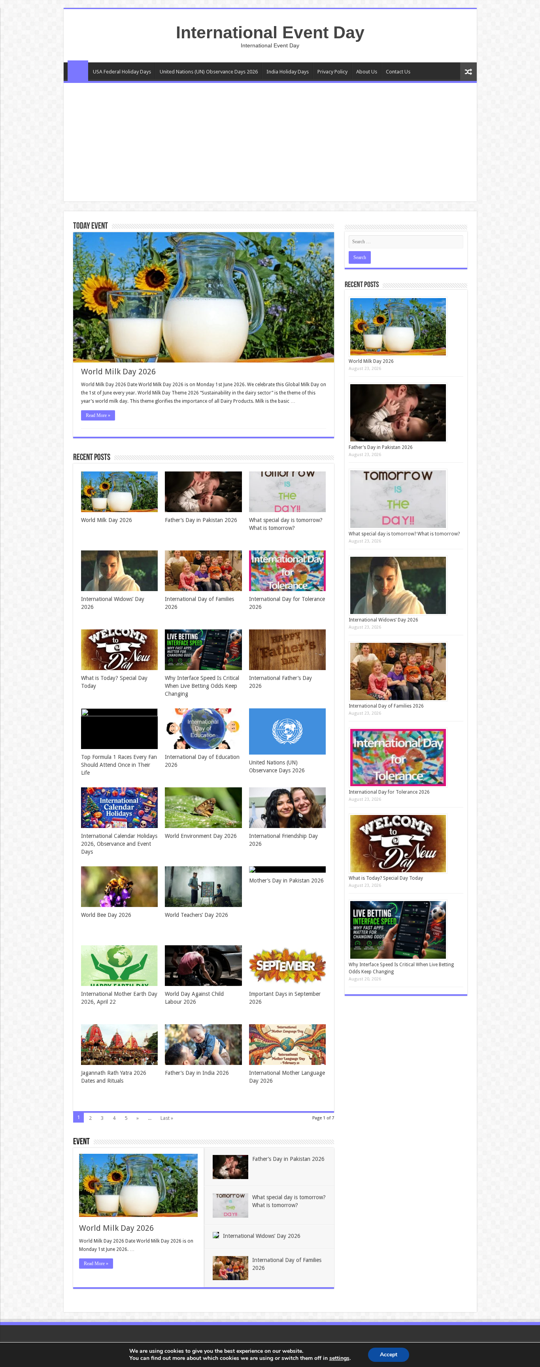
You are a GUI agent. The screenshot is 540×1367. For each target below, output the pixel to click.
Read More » (98, 415)
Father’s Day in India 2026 (197, 1073)
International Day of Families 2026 (386, 706)
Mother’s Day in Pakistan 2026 (286, 880)
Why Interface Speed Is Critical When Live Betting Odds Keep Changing (202, 686)
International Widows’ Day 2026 (261, 1236)
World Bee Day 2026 (106, 915)
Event (81, 1142)
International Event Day (270, 32)
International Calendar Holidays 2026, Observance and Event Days (119, 844)
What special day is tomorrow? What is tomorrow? (404, 534)
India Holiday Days (287, 72)
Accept (388, 1354)
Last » (166, 1118)
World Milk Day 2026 (118, 371)
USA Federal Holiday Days (122, 72)
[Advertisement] (270, 142)
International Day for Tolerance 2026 (389, 792)
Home (78, 70)
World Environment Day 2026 (201, 836)
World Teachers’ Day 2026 (196, 915)
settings (339, 1358)
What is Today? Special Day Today (386, 878)
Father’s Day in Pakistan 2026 (201, 520)
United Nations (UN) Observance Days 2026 (209, 72)
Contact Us (398, 72)
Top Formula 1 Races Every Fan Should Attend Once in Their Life (119, 765)
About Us (366, 72)
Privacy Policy (332, 72)
